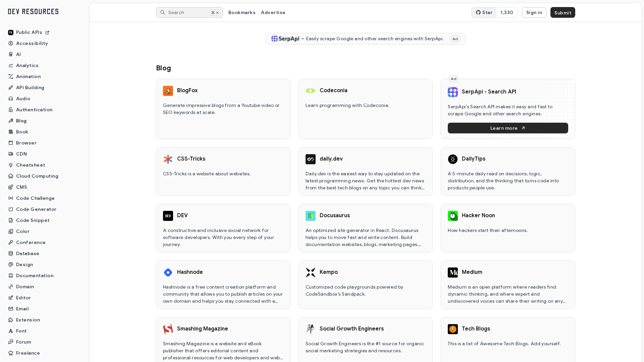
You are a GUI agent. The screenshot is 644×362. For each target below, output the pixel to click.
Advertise (273, 12)
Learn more (504, 128)
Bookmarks (242, 12)
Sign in (534, 12)
